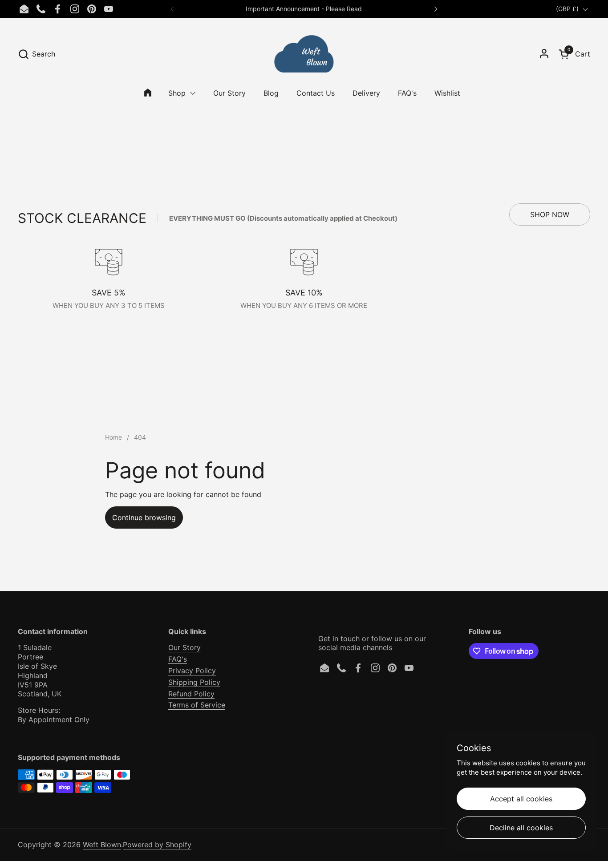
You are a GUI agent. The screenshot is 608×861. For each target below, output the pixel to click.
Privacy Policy (192, 670)
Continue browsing (144, 517)
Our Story (184, 647)
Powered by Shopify (157, 844)
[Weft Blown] (303, 54)
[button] (36, 54)
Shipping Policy (194, 682)
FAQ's (177, 659)
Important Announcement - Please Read (304, 8)
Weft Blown (102, 844)
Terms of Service (196, 704)
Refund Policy (191, 693)
